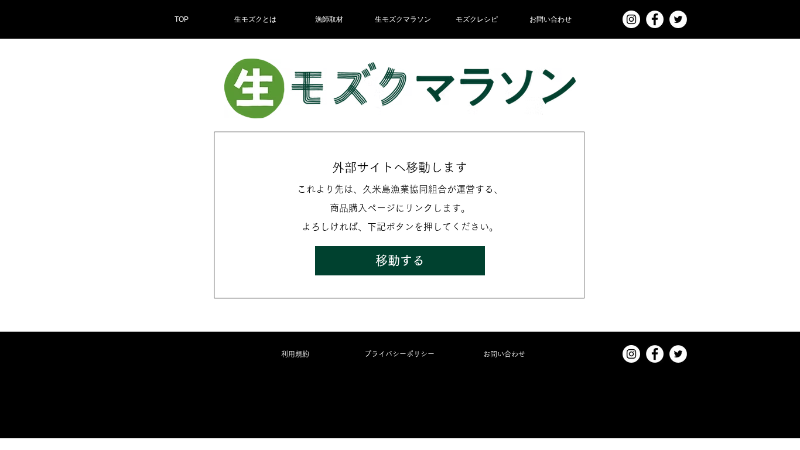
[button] (329, 19)
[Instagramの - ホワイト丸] (631, 19)
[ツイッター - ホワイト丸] (678, 19)
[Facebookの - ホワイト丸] (655, 19)
